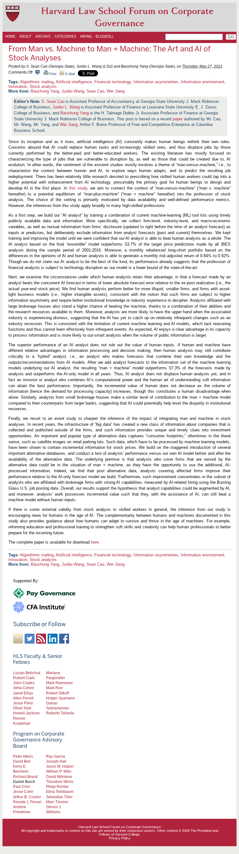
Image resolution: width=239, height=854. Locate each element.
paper (178, 119)
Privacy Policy (119, 838)
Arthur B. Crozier (27, 797)
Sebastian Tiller (59, 797)
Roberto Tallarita (60, 713)
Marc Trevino (57, 802)
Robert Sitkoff (57, 693)
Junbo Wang (73, 91)
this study (78, 188)
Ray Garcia (55, 756)
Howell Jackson (26, 713)
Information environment (202, 81)
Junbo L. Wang (66, 107)
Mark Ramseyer (59, 683)
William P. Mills (58, 771)
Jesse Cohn (23, 791)
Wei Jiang (115, 91)
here (95, 542)
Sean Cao (95, 91)
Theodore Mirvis (59, 782)
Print (52, 74)
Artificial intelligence (74, 81)
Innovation (17, 86)
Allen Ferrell (23, 698)
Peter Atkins (23, 756)
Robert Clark (24, 678)
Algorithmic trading (37, 81)
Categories (65, 36)
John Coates (24, 683)
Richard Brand (25, 777)
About (25, 36)
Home (10, 36)
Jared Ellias (23, 693)
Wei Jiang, (69, 124)
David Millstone (59, 777)
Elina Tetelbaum (59, 791)
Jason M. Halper (60, 766)
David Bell (21, 761)
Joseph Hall (56, 761)
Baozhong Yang (45, 91)
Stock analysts (43, 86)
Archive (43, 36)
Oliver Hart (22, 708)
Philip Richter (57, 786)
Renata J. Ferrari (27, 802)
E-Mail (69, 74)
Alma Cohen (23, 688)
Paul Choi (21, 786)
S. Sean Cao (52, 101)
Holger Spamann (60, 698)
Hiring (86, 36)
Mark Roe (54, 688)
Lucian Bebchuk (26, 673)
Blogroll (105, 36)
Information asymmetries (156, 81)
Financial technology (112, 81)
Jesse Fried (23, 703)
